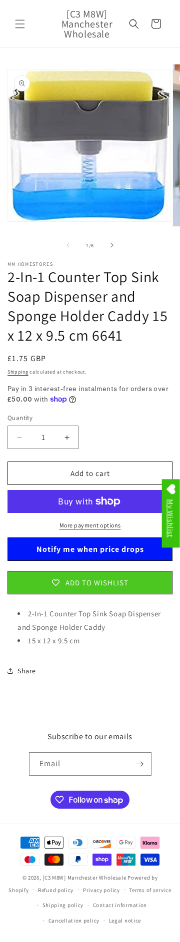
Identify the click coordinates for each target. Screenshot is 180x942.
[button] (20, 24)
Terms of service (150, 890)
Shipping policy (63, 905)
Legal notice (125, 920)
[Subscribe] (140, 764)
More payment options (90, 525)
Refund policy (56, 890)
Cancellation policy (74, 920)
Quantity (20, 418)
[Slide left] (68, 245)
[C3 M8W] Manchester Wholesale (84, 877)
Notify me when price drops (90, 549)
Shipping (18, 372)
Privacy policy (101, 890)
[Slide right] (112, 245)
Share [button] (27, 670)
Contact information (120, 905)
